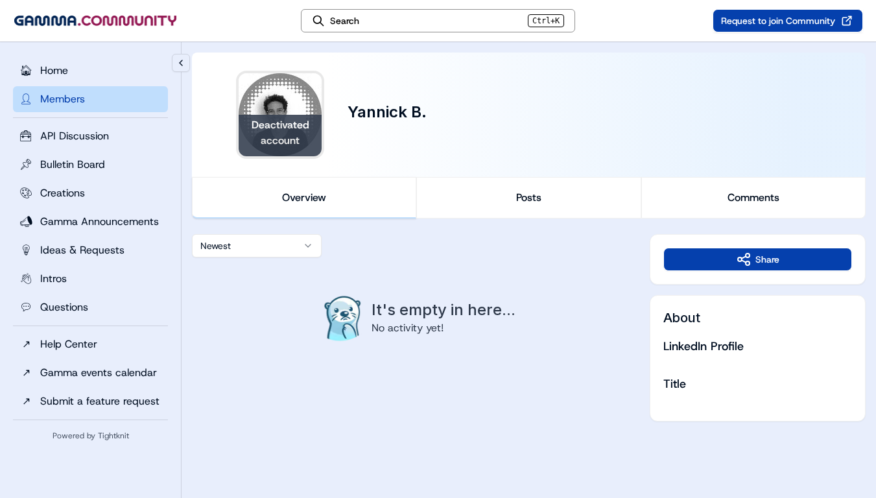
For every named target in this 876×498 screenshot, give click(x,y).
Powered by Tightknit (91, 436)
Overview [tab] (304, 197)
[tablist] (529, 198)
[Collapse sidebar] (181, 63)
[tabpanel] (529, 327)
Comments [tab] (753, 197)
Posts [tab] (528, 197)
